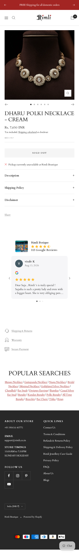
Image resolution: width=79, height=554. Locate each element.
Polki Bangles (54, 394)
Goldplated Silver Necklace (55, 386)
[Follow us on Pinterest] (26, 475)
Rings (60, 399)
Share (8, 215)
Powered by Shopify (33, 516)
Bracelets (30, 399)
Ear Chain (42, 399)
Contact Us (49, 427)
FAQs (46, 467)
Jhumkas (54, 390)
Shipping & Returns (22, 331)
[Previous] (6, 104)
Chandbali (10, 390)
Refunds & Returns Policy (56, 440)
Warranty (17, 340)
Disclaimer (11, 200)
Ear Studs (22, 390)
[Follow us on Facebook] (9, 475)
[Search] (13, 17)
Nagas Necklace (57, 382)
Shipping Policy (14, 188)
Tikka (52, 399)
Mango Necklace (14, 382)
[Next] (72, 104)
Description (12, 175)
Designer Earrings (38, 390)
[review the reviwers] (16, 273)
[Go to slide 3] (42, 301)
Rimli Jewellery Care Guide (57, 454)
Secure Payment (20, 349)
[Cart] (72, 17)
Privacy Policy (51, 460)
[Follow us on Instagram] (17, 475)
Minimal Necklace (29, 386)
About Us (48, 473)
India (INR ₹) (13, 506)
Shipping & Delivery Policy (58, 447)
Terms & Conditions (54, 434)
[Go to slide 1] (37, 301)
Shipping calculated (27, 132)
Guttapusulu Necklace (35, 382)
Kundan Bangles (36, 394)
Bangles (22, 394)
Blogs (46, 480)
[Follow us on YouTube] (9, 484)
